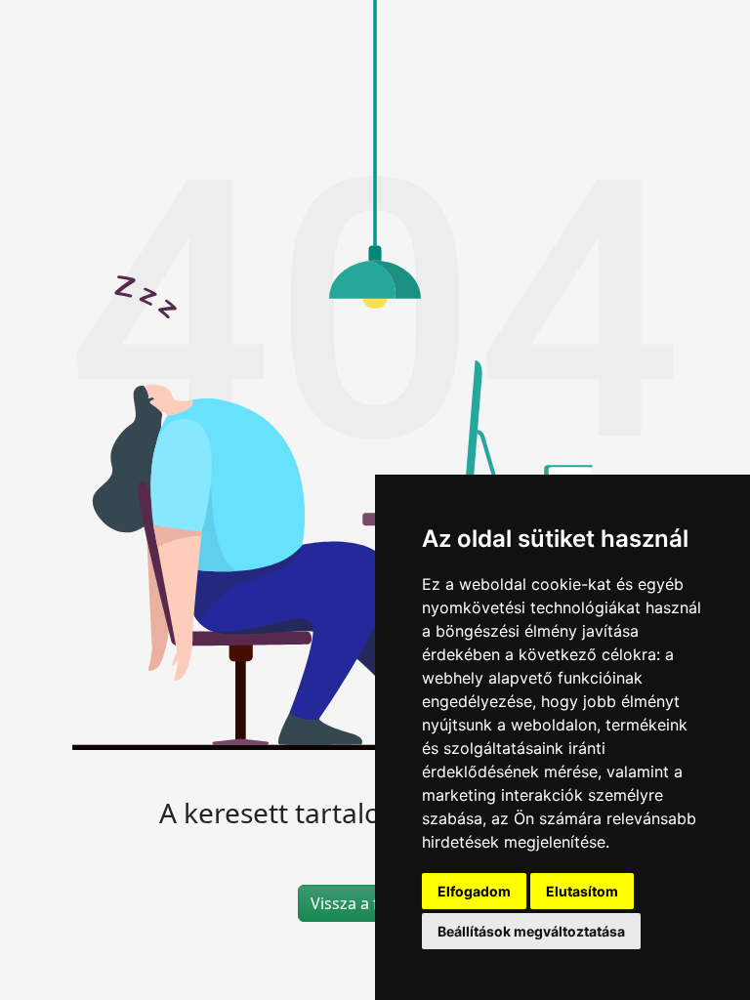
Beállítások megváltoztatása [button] (531, 931)
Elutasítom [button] (582, 891)
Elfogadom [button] (474, 891)
